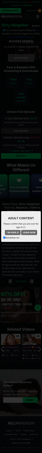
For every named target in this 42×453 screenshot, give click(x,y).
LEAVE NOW (29, 232)
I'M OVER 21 (13, 232)
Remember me (12, 237)
